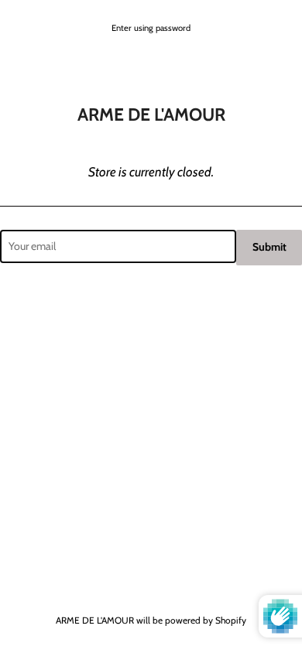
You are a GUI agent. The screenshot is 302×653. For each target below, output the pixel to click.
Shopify (230, 620)
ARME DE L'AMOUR (95, 620)
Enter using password (151, 27)
